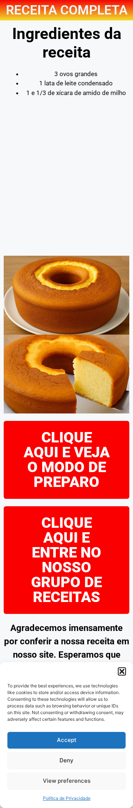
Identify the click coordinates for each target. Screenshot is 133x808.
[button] (122, 671)
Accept (66, 739)
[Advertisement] (66, 181)
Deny (66, 760)
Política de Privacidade (67, 798)
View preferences (67, 780)
